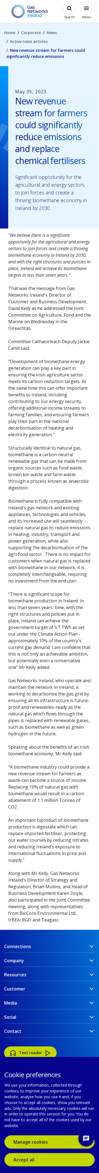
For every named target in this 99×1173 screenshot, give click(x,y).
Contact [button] (12, 1031)
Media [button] (10, 1003)
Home (9, 32)
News (52, 32)
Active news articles (29, 41)
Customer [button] (14, 989)
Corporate (31, 32)
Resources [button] (15, 975)
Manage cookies (30, 1142)
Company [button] (14, 961)
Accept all (31, 1159)
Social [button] (10, 1017)
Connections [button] (17, 946)
